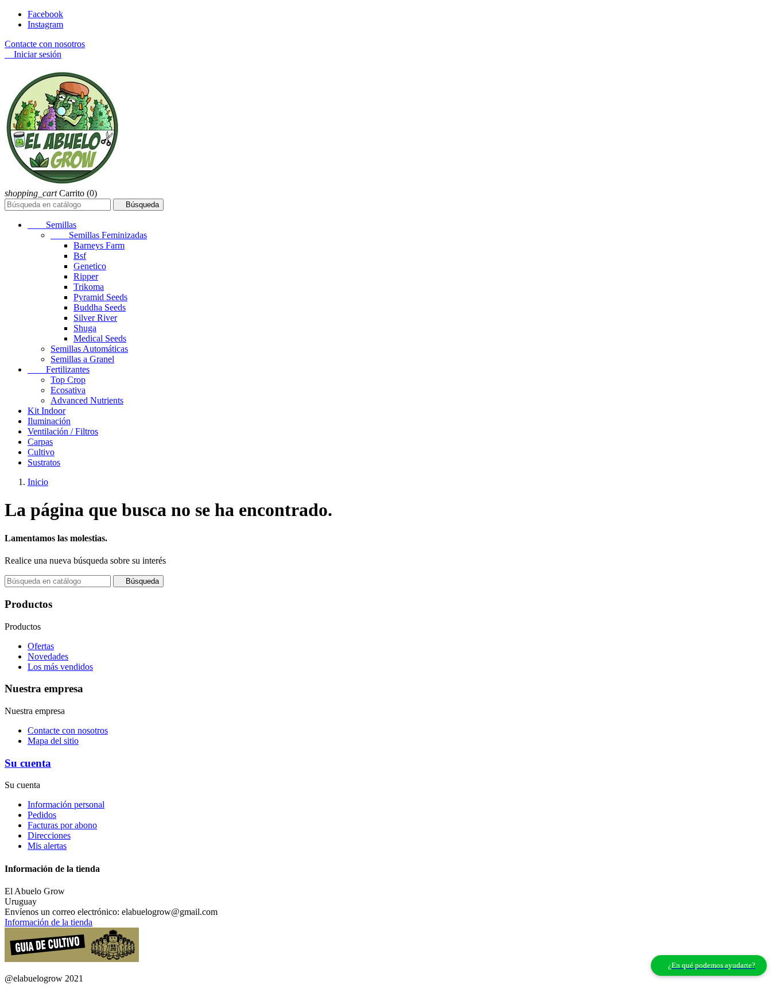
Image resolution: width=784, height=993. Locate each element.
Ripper (85, 276)
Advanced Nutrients (87, 400)
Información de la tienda (48, 922)
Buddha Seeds (99, 307)
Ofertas (41, 646)
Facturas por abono (62, 825)
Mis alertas (47, 846)
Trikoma (88, 287)
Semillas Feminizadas (99, 235)
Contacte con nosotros (45, 44)
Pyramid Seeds (100, 297)
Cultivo (41, 452)
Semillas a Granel (82, 359)
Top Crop (68, 380)
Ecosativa (68, 390)
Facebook (45, 14)
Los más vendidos (60, 667)
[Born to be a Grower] (72, 959)
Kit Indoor (46, 411)
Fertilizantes (59, 369)
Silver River (95, 318)
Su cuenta (28, 763)
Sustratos (44, 462)
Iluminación (49, 421)
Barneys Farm (99, 245)
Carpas (40, 442)
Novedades (48, 656)
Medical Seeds (99, 338)
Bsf (79, 256)
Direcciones (49, 835)
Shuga (84, 328)
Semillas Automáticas (89, 349)
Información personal (66, 804)
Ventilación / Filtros (63, 431)
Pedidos (42, 815)
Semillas (52, 225)
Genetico (89, 266)
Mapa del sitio (53, 741)
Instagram (45, 24)
